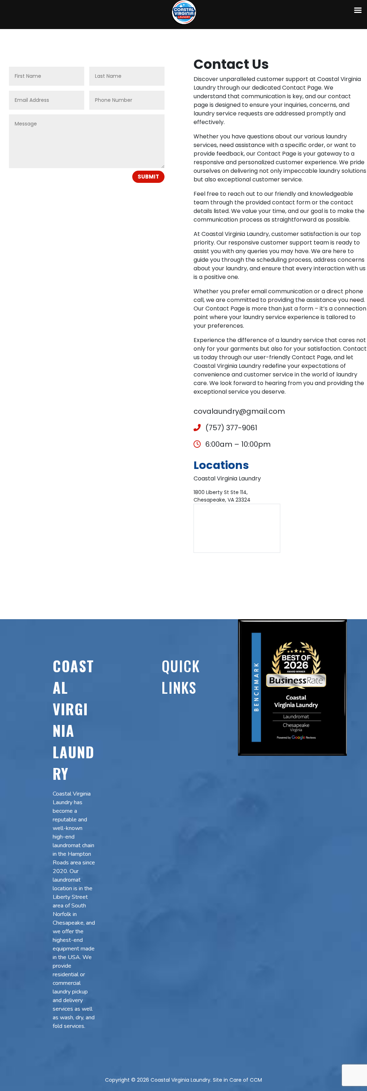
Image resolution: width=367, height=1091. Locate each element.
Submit (148, 176)
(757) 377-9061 (230, 428)
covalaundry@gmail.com (239, 411)
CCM (256, 1079)
